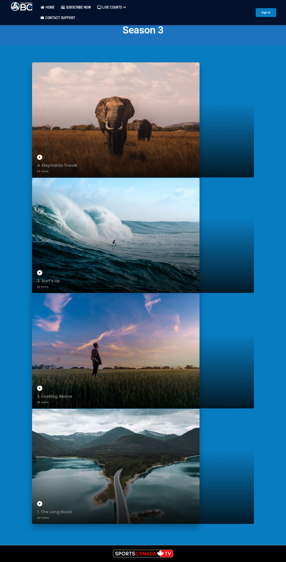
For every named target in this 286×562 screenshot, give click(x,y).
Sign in (266, 12)
